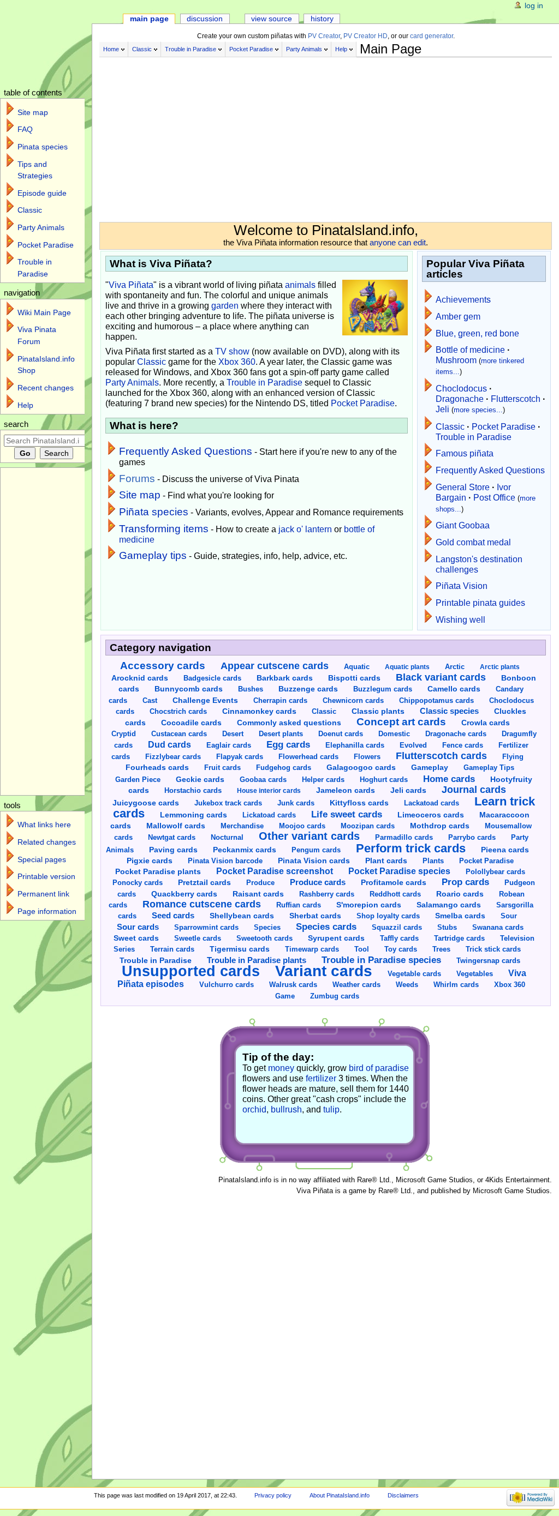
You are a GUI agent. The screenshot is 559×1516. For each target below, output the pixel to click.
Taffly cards (399, 938)
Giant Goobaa (463, 525)
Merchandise (242, 826)
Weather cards (356, 984)
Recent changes (45, 387)
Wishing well (460, 619)
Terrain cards (172, 949)
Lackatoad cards (431, 803)
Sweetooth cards (264, 938)
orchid (254, 1109)
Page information (46, 911)
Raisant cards (258, 893)
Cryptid (123, 734)
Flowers (367, 757)
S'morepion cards (368, 905)
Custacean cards (179, 734)
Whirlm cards (456, 984)
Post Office (494, 497)
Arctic (455, 667)
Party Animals (304, 49)
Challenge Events (205, 700)
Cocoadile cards (191, 723)
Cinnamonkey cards (259, 711)
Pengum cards (316, 850)
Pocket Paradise (251, 49)
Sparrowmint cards (206, 927)
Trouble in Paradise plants (256, 960)
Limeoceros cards (430, 815)
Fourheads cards (157, 767)
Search (16, 424)
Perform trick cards (411, 848)
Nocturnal (227, 837)
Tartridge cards (459, 938)
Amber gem (458, 316)
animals (300, 285)
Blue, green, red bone (477, 333)
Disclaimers (403, 1495)
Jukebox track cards (228, 803)
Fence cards (462, 745)
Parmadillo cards (404, 837)
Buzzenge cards (308, 689)
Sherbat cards (315, 916)
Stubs (447, 927)
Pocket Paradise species (399, 871)
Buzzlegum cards (382, 689)
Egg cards (288, 744)
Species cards (326, 927)
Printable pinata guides (480, 602)
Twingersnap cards (488, 960)
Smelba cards (460, 916)
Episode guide (42, 193)
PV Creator (324, 36)
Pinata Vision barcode (225, 861)
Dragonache (460, 399)
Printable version (46, 876)
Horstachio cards (193, 790)
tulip (331, 1109)
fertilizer (321, 1078)
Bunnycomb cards (188, 688)
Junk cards (295, 803)
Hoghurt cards (384, 779)
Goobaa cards (263, 779)
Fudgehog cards (283, 767)
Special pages (41, 859)
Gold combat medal (473, 542)
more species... (478, 410)
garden (225, 305)
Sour (509, 916)
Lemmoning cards (193, 815)
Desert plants (281, 734)
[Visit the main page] (53, 42)
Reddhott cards (395, 894)
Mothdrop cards (439, 826)
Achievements (463, 299)
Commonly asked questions (289, 722)
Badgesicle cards (212, 678)
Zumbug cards (334, 996)
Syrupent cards (336, 938)
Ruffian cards (298, 905)
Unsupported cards (191, 971)
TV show (232, 351)
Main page (149, 18)
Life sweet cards (346, 814)
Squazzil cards (397, 927)
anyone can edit (398, 242)
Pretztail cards (204, 882)
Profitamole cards (393, 883)
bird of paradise (379, 1068)
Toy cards (400, 949)
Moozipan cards (368, 826)
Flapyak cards (239, 757)
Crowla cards (485, 722)
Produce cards (318, 882)
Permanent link (43, 893)
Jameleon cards (345, 790)
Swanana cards (498, 927)
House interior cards (269, 791)
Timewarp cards (312, 949)
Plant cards (386, 860)
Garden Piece (137, 779)
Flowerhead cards (308, 757)
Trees (441, 949)
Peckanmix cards (244, 850)
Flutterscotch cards (441, 755)
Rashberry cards (326, 894)
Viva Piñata (131, 285)
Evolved (413, 745)
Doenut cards (340, 734)
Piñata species (153, 512)
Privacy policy (273, 1495)
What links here (44, 824)
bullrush (286, 1109)
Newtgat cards (171, 837)
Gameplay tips (153, 555)
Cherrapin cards (280, 700)
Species (267, 927)
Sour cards (138, 926)
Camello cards (453, 689)
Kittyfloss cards (359, 803)
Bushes (250, 689)
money (281, 1068)
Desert (232, 734)
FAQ (25, 129)
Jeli (442, 409)
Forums (137, 478)
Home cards (449, 779)
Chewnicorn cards (353, 700)
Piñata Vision (461, 586)
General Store (463, 487)
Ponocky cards (137, 883)
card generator (431, 36)
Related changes (46, 842)
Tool (361, 949)
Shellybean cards (242, 916)
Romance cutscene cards (201, 904)
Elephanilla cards (354, 745)
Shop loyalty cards (388, 916)
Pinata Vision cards (314, 860)
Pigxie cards (150, 861)
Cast (149, 700)
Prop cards (465, 881)
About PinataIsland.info (340, 1495)
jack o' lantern (305, 529)
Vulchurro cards (226, 984)
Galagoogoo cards (361, 767)
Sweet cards (136, 938)
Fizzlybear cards (173, 757)
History (322, 18)
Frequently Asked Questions (185, 451)
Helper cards (323, 779)
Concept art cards (401, 721)
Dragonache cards (455, 734)
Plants (433, 861)
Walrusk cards (293, 984)
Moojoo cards (302, 826)
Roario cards (460, 894)
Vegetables (474, 974)
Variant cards (323, 970)
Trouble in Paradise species (381, 960)
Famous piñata (464, 453)
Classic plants (378, 711)
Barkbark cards (285, 678)
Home (111, 49)
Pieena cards (505, 850)
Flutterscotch (515, 399)
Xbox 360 (236, 361)
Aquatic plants (407, 667)
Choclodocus (461, 388)
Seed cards (173, 915)
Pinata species (42, 146)
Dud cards (169, 744)
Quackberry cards (184, 894)
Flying (513, 757)
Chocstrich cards (178, 711)
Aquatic (357, 667)
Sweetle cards (197, 938)
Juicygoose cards (145, 802)
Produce (260, 883)
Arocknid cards (139, 677)
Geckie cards (200, 779)
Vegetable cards (414, 974)
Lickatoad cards (269, 815)
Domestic (394, 734)
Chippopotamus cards (436, 700)
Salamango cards (449, 905)
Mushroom (456, 360)
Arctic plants (500, 667)
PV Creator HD (365, 36)
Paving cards (173, 850)
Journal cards (474, 789)
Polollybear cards (495, 872)
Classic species (449, 710)
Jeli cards (408, 790)
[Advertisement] (325, 135)
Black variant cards (441, 677)
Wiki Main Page (44, 312)
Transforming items (164, 528)
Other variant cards (309, 836)
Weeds (407, 985)
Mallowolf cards (175, 825)
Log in (534, 5)
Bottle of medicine (470, 349)
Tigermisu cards (240, 949)
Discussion (205, 18)
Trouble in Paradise (190, 49)
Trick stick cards (493, 949)
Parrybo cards (472, 837)
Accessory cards (162, 665)
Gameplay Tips (488, 768)
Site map (139, 495)
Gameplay (429, 767)
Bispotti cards (354, 678)
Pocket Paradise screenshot (274, 871)
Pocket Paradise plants (158, 871)
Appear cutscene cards (275, 665)
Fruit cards (222, 767)
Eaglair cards (228, 745)
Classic (142, 49)
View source (271, 18)
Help (341, 49)
